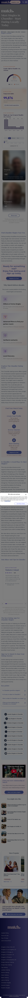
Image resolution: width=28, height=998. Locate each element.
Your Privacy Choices (21, 503)
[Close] (26, 494)
